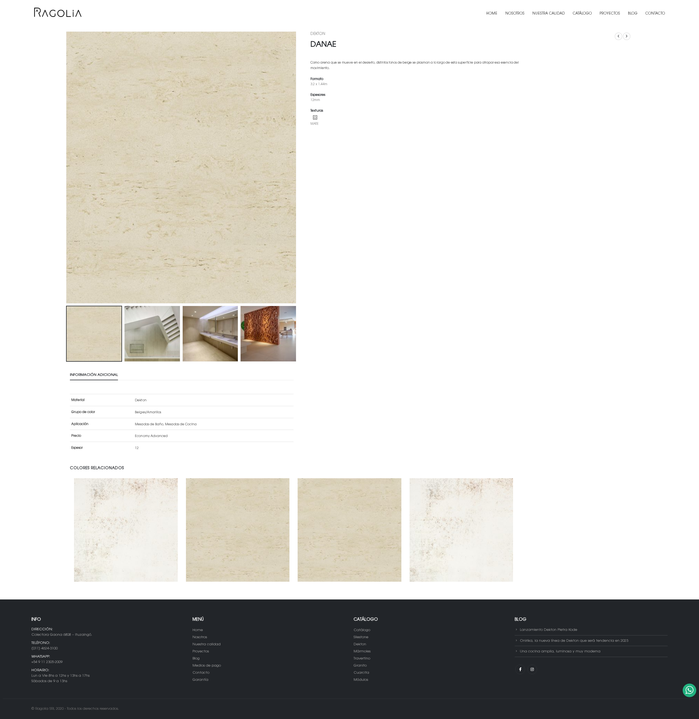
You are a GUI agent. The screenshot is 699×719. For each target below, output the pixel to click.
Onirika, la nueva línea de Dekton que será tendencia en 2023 (574, 640)
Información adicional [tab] (94, 375)
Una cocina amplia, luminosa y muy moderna (560, 651)
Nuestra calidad (548, 13)
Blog (633, 13)
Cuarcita (361, 673)
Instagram (532, 669)
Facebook (520, 669)
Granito (360, 665)
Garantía (200, 680)
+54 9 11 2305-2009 (47, 662)
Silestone (361, 637)
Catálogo (582, 13)
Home (491, 13)
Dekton (317, 34)
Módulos (361, 680)
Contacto (655, 13)
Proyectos (610, 13)
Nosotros (515, 13)
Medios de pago (206, 665)
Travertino (362, 658)
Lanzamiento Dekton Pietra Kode (548, 630)
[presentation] (67, 168)
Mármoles (362, 651)
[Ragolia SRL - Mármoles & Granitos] (57, 13)
